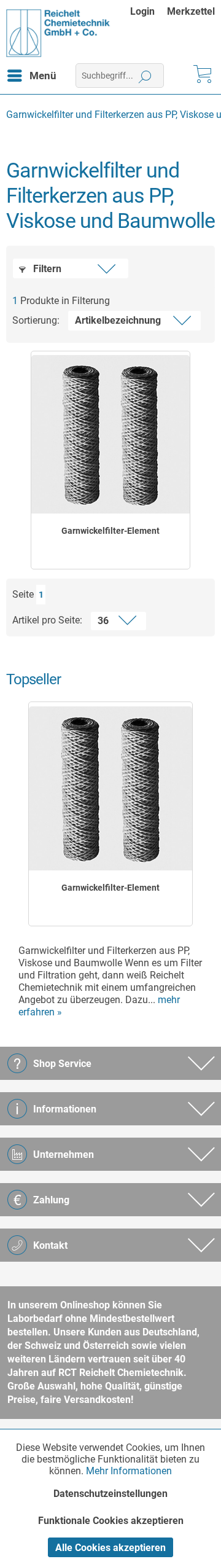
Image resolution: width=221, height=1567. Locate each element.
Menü (42, 75)
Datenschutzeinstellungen (110, 1493)
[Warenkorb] (201, 75)
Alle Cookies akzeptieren (110, 1547)
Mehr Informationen (129, 1471)
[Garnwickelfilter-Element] (110, 434)
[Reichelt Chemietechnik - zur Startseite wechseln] (58, 33)
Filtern (46, 269)
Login (142, 11)
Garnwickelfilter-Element (110, 531)
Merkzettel (191, 11)
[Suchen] (145, 75)
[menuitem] (148, 11)
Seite (23, 594)
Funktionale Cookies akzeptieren (111, 1520)
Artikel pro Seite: (47, 620)
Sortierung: (36, 320)
